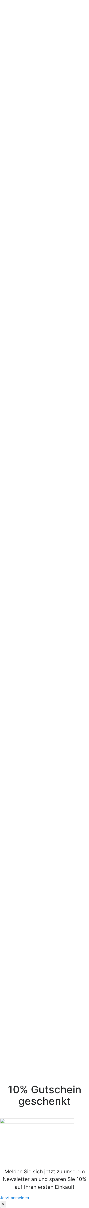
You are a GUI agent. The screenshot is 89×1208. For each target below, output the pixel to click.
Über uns (18, 8)
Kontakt (17, 38)
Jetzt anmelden (14, 1197)
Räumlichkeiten (30, 851)
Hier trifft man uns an (30, 26)
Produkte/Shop (24, 20)
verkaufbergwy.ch (22, 1049)
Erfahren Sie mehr (20, 892)
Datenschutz (25, 1077)
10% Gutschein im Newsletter (41, 1059)
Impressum (24, 1065)
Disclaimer (23, 1071)
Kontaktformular (38, 764)
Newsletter (20, 32)
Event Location (24, 14)
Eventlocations (64, 754)
